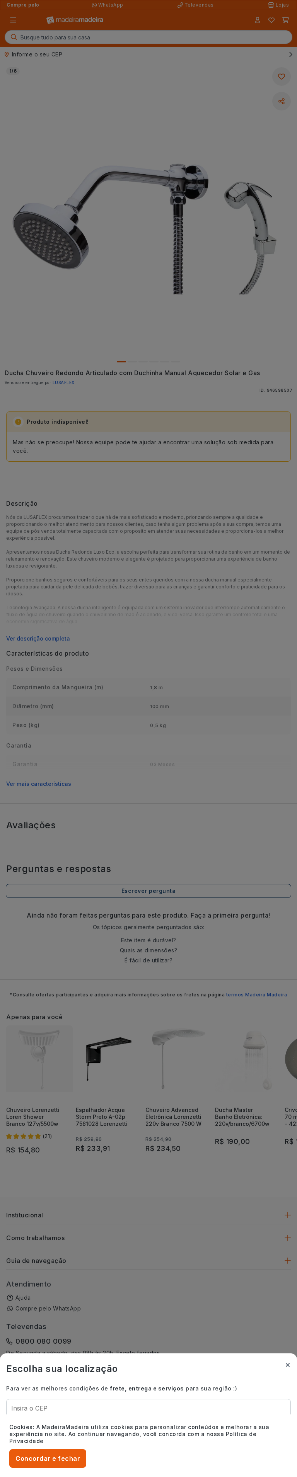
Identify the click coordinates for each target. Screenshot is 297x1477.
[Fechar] (287, 1365)
